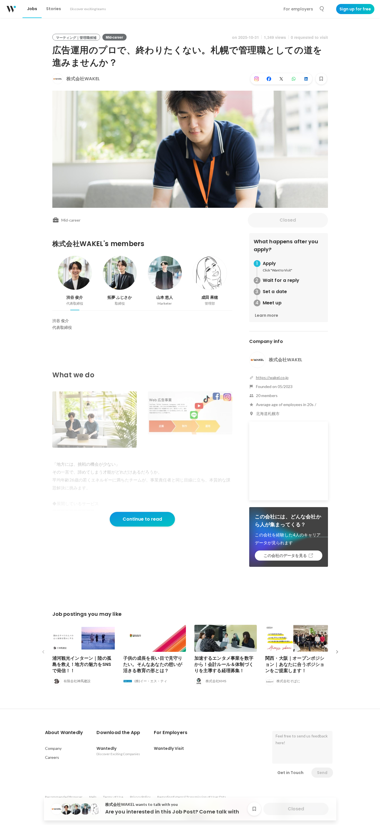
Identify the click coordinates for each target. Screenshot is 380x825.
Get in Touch (290, 772)
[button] (64, 732)
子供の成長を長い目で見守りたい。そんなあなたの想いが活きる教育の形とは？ (153, 664)
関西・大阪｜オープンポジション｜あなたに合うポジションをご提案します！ (295, 664)
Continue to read (142, 519)
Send (322, 772)
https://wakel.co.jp (272, 377)
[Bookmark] (321, 78)
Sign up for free (355, 9)
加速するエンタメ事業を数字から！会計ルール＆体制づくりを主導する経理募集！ (224, 664)
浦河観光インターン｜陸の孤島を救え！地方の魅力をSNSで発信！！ (82, 664)
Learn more (266, 315)
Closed (288, 220)
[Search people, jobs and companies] (322, 9)
